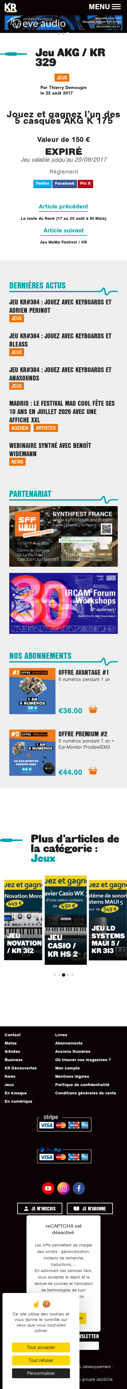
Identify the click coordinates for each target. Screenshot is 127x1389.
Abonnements (69, 1043)
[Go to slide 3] (67, 34)
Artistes (46, 427)
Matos (11, 1043)
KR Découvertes (21, 1068)
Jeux (62, 77)
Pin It (85, 183)
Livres (61, 1034)
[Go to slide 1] (59, 34)
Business (14, 1059)
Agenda (19, 427)
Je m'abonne (94, 1208)
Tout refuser (41, 1360)
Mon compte (67, 1068)
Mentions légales (72, 1076)
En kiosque (16, 1093)
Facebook (65, 183)
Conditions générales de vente (85, 1093)
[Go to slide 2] (63, 34)
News (17, 461)
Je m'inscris (43, 1208)
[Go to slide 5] (72, 975)
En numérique (18, 1101)
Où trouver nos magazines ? (83, 1059)
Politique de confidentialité (82, 1084)
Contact (13, 1034)
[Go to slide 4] (68, 975)
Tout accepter (41, 1347)
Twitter (42, 183)
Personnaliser (41, 1373)
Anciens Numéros (72, 1051)
